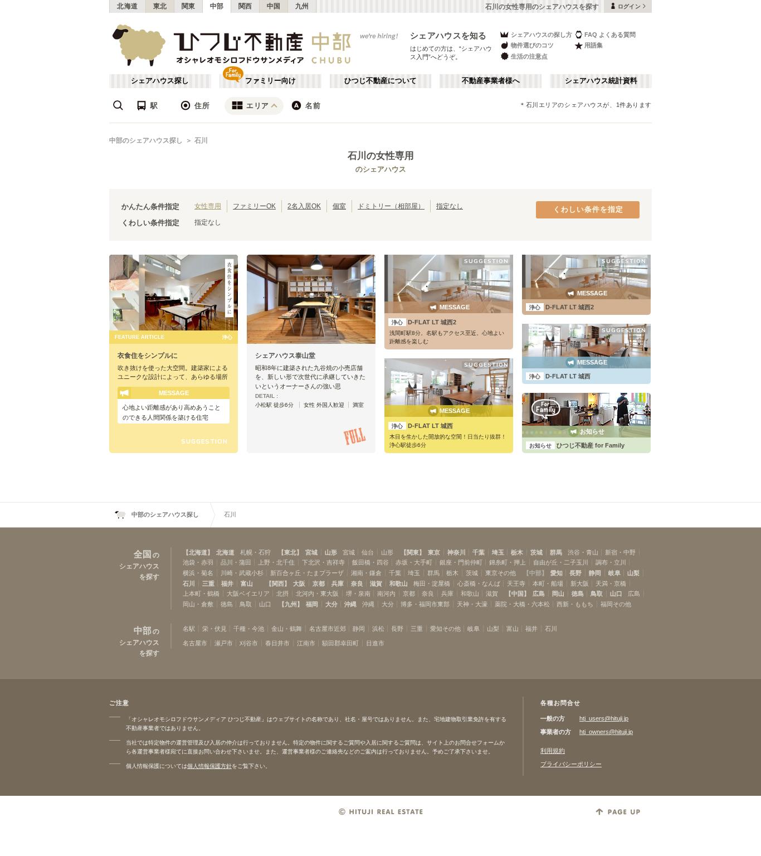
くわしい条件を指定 (588, 209)
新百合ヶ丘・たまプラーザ (307, 573)
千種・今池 (248, 628)
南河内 (386, 593)
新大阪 (579, 583)
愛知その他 (445, 628)
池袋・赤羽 (198, 562)
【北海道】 (198, 552)
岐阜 (614, 573)
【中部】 (535, 573)
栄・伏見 (214, 628)
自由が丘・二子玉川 (560, 562)
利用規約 (552, 750)
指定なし (449, 206)
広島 (539, 593)
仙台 (368, 552)
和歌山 (398, 583)
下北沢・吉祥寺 (323, 562)
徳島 (578, 593)
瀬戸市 (223, 643)
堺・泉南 (358, 593)
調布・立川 (611, 562)
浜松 (378, 628)
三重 (208, 583)
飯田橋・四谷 (370, 562)
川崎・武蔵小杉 (242, 573)
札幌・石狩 (255, 552)
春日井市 (277, 643)
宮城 (311, 552)
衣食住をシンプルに (148, 355)
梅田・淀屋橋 (431, 583)
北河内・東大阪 (317, 593)
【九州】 (291, 604)
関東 (189, 6)
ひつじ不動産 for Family (577, 445)
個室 (339, 206)
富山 (247, 583)
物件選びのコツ (532, 45)
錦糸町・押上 (507, 562)
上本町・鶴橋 (201, 593)
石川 (201, 140)
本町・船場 (548, 583)
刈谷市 (249, 643)
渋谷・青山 (583, 552)
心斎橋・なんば (478, 583)
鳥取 (597, 593)
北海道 (127, 6)
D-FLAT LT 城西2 (424, 322)
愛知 (556, 573)
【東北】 (290, 552)
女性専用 (207, 206)
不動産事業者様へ (491, 81)
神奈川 (456, 552)
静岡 (595, 573)
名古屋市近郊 (327, 628)
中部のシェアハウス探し (146, 140)
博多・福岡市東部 (425, 604)
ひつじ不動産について (380, 81)
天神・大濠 (472, 604)
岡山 (558, 593)
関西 (245, 6)
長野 (575, 573)
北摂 (282, 593)
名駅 (189, 628)
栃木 (517, 552)
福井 (227, 583)
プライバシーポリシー (571, 764)
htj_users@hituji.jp (603, 718)
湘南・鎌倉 (366, 573)
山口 (616, 593)
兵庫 (337, 583)
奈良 (357, 583)
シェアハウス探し (160, 81)
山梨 (633, 573)
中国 (274, 6)
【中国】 (517, 593)
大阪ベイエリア (248, 593)
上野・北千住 (276, 562)
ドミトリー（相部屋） (391, 206)
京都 (319, 583)
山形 (331, 552)
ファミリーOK (254, 206)
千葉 (478, 552)
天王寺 (516, 583)
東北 (160, 6)
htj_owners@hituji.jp (606, 731)
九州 (302, 6)
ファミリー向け (270, 81)
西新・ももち (575, 604)
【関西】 (278, 583)
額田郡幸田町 (340, 643)
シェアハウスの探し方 (541, 34)
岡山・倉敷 (198, 604)
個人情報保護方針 (209, 766)
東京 (434, 552)
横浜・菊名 (198, 573)
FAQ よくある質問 (610, 34)
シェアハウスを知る (448, 35)
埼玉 (498, 552)
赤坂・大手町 (414, 562)
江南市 (306, 643)
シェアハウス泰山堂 (285, 355)
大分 (331, 604)
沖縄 (350, 604)
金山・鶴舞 (286, 628)
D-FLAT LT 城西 (422, 425)
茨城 (536, 552)
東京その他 (500, 573)
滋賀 (376, 583)
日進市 (375, 643)
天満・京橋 (611, 583)
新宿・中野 (620, 552)
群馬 (556, 552)
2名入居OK (304, 206)
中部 (217, 6)
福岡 (312, 604)
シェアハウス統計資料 (601, 81)
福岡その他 (616, 604)
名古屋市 (195, 643)
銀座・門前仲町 (461, 562)
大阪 (299, 583)
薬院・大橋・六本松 (522, 604)
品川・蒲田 (236, 562)
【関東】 (413, 552)
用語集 (593, 45)
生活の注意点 (529, 56)
